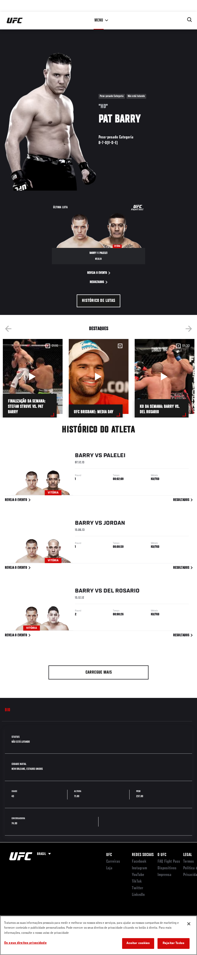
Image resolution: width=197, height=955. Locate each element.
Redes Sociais (143, 855)
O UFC (161, 855)
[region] (98, 935)
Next (188, 328)
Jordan (114, 523)
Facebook (139, 861)
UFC (109, 855)
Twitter (137, 888)
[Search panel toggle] (189, 20)
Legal (187, 855)
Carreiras (113, 861)
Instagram (139, 868)
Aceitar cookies (138, 943)
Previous (8, 328)
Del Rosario (121, 591)
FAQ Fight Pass (168, 861)
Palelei (114, 456)
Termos (188, 861)
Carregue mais (98, 672)
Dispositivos (166, 868)
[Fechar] (188, 923)
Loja (109, 868)
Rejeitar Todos (173, 943)
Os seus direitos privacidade (25, 943)
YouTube (138, 875)
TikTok (137, 881)
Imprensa (164, 875)
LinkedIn (138, 895)
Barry (84, 456)
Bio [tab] (8, 710)
